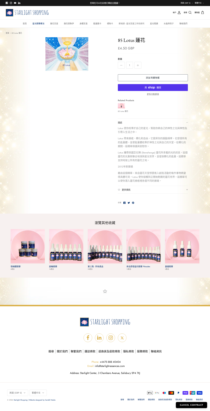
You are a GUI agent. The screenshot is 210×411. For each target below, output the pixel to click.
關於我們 (62, 351)
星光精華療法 (38, 23)
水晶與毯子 (169, 23)
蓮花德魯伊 (69, 23)
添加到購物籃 (153, 77)
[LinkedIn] (19, 3)
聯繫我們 (76, 351)
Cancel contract (191, 405)
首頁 (25, 23)
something (107, 3)
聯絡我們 (183, 23)
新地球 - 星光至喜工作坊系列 (131, 23)
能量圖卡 (97, 23)
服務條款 (142, 351)
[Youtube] (15, 3)
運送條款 (90, 351)
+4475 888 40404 (106, 362)
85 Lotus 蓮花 (17, 33)
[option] (67, 54)
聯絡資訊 (156, 351)
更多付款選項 (153, 94)
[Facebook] (7, 3)
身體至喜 (84, 23)
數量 (120, 59)
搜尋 (51, 351)
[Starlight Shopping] (27, 12)
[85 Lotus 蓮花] (121, 107)
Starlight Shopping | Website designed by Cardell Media (34, 400)
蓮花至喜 (54, 23)
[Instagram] (11, 3)
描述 (120, 122)
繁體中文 (198, 3)
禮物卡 (110, 23)
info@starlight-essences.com (106, 366)
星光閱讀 (154, 23)
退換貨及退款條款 (109, 351)
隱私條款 (128, 351)
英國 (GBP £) (186, 3)
